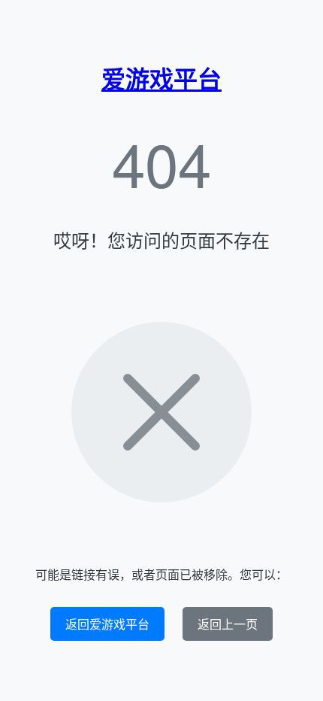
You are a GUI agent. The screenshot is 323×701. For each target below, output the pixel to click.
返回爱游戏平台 (107, 624)
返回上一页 (228, 624)
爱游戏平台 (161, 78)
